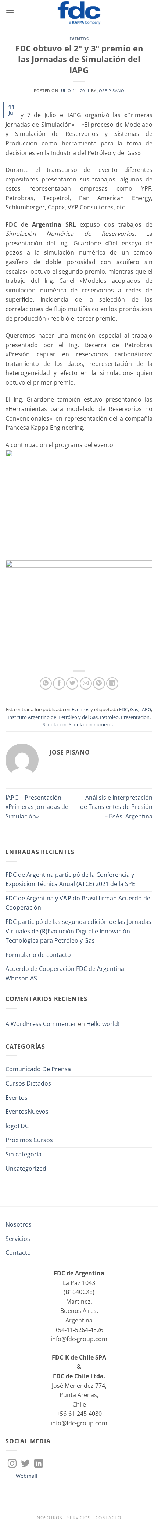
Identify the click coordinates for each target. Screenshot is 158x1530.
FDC (123, 709)
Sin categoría (24, 1154)
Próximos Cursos (29, 1140)
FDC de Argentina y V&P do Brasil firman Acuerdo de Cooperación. (78, 903)
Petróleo (109, 717)
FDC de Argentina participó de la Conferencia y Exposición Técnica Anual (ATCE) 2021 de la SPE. (71, 879)
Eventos (79, 39)
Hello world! (102, 1024)
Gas (134, 709)
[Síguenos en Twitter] (25, 1464)
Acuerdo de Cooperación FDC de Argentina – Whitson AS (67, 973)
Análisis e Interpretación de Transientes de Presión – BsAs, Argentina (116, 806)
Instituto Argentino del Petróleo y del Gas (53, 717)
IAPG (145, 709)
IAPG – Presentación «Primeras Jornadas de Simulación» (37, 806)
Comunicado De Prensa (38, 1069)
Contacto (18, 1253)
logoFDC (17, 1126)
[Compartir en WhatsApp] (46, 683)
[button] (10, 13)
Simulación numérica (91, 724)
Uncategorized (26, 1168)
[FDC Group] (79, 13)
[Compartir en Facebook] (59, 683)
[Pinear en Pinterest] (99, 683)
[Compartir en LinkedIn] (112, 683)
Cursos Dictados (28, 1083)
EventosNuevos (27, 1112)
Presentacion (135, 717)
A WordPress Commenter (41, 1024)
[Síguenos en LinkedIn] (38, 1464)
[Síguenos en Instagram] (12, 1464)
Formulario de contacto (38, 955)
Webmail (26, 1475)
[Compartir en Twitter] (72, 683)
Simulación (55, 724)
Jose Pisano (110, 90)
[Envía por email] (86, 683)
